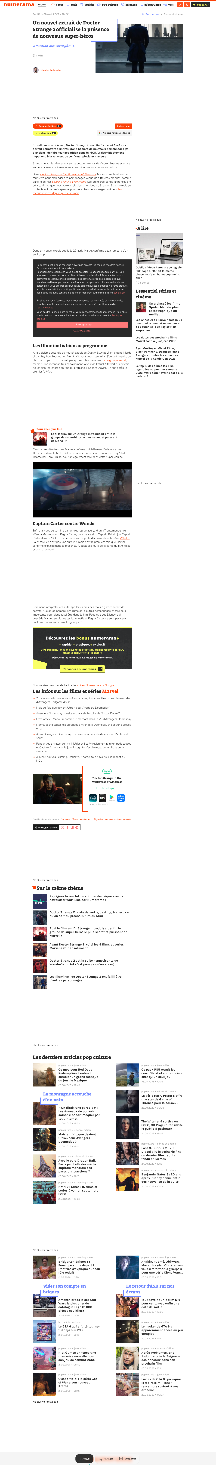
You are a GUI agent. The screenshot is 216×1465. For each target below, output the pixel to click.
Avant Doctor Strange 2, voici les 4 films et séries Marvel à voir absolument (86, 946)
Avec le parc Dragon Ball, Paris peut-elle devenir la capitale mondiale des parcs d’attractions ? (77, 1166)
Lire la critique (105, 788)
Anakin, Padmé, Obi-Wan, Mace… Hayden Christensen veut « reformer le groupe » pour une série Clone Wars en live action (162, 1267)
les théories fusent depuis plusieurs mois (77, 191)
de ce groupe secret (114, 360)
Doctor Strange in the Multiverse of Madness (68, 174)
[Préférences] (187, 4)
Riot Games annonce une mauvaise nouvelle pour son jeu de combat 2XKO (77, 1356)
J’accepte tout (84, 324)
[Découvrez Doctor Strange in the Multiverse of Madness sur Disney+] (93, 800)
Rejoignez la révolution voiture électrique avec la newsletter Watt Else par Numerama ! (86, 898)
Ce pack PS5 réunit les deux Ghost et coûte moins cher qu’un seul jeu (161, 1073)
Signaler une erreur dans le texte (112, 819)
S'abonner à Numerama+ (79, 669)
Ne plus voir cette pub (45, 118)
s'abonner (202, 4)
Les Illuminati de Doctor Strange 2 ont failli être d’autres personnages (85, 978)
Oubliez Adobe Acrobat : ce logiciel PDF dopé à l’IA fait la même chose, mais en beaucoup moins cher (159, 273)
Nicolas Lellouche (51, 70)
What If (125, 538)
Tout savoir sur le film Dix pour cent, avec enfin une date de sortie (160, 1303)
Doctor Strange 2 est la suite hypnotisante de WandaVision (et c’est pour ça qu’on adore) (83, 962)
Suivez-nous (123, 126)
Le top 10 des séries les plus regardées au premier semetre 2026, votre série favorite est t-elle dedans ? (159, 371)
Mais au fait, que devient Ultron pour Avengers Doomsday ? (73, 708)
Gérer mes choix (82, 331)
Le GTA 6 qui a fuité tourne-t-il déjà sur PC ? (78, 1328)
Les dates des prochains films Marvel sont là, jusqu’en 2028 (156, 339)
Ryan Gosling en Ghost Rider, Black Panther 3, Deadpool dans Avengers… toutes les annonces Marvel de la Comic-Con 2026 (157, 353)
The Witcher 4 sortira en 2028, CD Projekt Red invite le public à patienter (162, 1125)
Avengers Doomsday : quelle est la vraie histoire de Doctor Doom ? (78, 713)
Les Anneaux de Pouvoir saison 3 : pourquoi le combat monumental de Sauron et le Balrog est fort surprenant (159, 325)
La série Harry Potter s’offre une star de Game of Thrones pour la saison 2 (161, 1099)
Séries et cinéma (173, 14)
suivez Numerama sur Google (95, 685)
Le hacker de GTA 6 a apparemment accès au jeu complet (162, 1330)
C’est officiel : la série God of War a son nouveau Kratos (78, 1382)
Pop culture (152, 14)
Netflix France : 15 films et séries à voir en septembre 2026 (78, 1190)
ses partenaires (45, 307)
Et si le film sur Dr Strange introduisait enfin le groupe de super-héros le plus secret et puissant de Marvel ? (84, 437)
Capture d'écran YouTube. (75, 819)
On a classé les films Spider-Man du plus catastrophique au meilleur (164, 309)
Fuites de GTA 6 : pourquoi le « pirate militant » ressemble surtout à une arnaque (161, 1384)
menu (42, 4)
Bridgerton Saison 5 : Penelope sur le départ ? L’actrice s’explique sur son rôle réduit (79, 1267)
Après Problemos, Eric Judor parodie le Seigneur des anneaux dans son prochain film (160, 1358)
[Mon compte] (180, 4)
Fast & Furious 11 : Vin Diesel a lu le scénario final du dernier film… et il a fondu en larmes (161, 1153)
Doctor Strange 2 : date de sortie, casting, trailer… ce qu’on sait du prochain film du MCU (89, 914)
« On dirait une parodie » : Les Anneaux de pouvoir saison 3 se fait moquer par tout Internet (79, 1113)
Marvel (110, 691)
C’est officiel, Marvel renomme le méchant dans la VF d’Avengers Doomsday (83, 719)
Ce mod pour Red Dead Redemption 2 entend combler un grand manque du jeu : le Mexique (78, 1075)
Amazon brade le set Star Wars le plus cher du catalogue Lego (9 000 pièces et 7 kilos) (77, 1305)
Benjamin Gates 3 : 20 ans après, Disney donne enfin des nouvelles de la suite (161, 1178)
